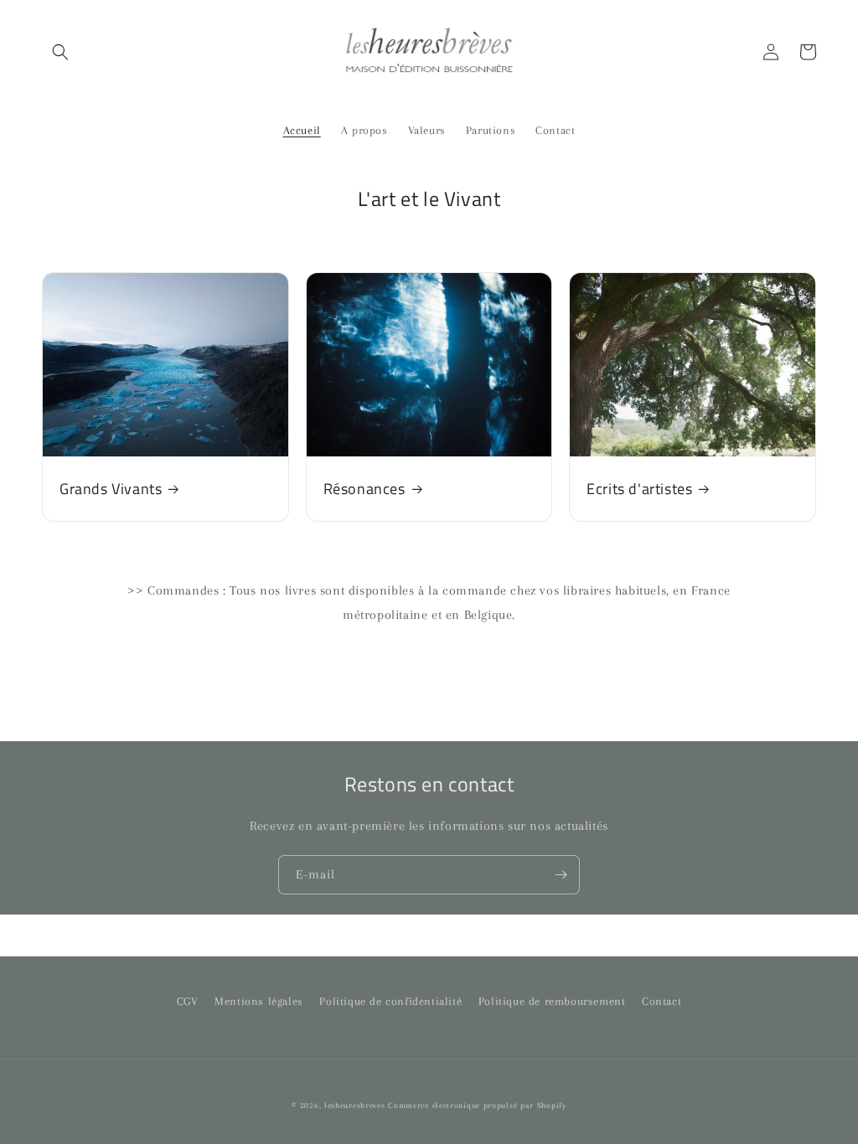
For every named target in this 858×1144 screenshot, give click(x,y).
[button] (60, 51)
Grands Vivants (110, 488)
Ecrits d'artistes (639, 488)
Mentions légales (258, 1001)
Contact (661, 1001)
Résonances (364, 488)
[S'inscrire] (560, 874)
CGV (188, 1001)
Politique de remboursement (552, 1001)
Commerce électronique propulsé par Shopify (477, 1105)
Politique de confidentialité (390, 1001)
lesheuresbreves (354, 1105)
